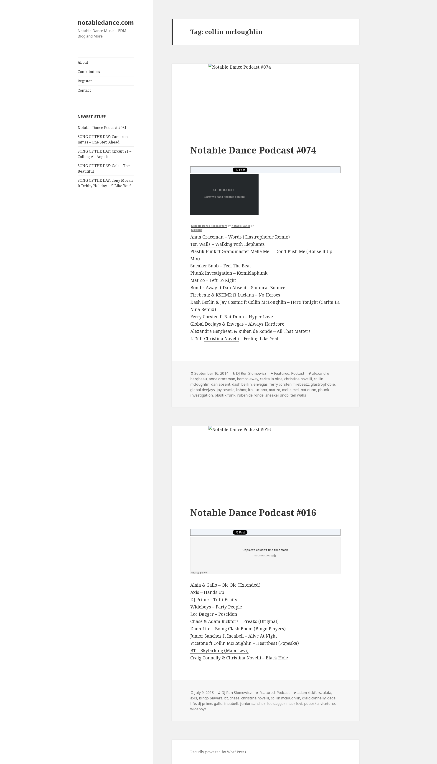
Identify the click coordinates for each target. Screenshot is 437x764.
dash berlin (242, 384)
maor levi (294, 703)
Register (85, 80)
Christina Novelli (221, 339)
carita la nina (271, 378)
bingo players (210, 698)
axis (193, 698)
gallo (218, 703)
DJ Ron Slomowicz (251, 373)
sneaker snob (277, 395)
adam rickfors (309, 692)
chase (234, 698)
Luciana (245, 295)
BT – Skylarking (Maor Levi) (219, 650)
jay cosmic (225, 389)
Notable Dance (240, 225)
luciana (260, 389)
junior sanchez (252, 703)
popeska (311, 703)
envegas (261, 384)
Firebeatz (200, 295)
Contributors (89, 71)
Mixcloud (196, 229)
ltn (250, 389)
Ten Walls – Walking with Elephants (227, 244)
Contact (84, 90)
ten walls (298, 395)
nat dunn (308, 389)
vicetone (327, 703)
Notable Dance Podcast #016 (253, 512)
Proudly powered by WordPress (218, 751)
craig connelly (313, 698)
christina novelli (298, 378)
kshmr (241, 389)
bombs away (247, 378)
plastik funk (225, 395)
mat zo (274, 389)
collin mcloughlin (285, 698)
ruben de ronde (250, 395)
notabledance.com (106, 22)
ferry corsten (280, 384)
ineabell (231, 703)
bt (226, 698)
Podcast (297, 373)
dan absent (220, 384)
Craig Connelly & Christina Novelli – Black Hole (239, 658)
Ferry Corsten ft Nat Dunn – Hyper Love (231, 317)
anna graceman (222, 378)
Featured (281, 373)
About (83, 62)
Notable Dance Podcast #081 (102, 127)
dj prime (205, 703)
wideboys (198, 708)
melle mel (290, 389)
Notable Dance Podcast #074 (253, 150)
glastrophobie (323, 384)
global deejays (202, 389)
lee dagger (276, 703)
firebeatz (301, 384)
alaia (327, 692)
